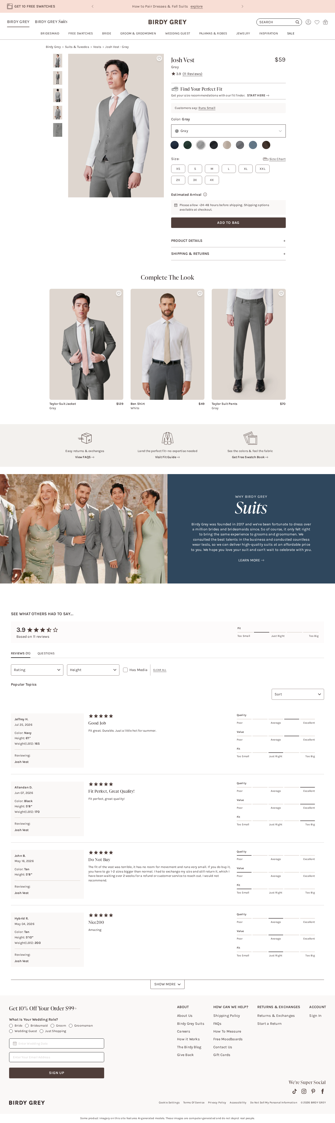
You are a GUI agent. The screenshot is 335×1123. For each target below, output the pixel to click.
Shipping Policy (226, 1015)
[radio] (174, 145)
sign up (56, 1073)
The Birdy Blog (189, 1047)
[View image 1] (57, 60)
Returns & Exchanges (276, 1015)
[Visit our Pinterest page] (313, 1091)
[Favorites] (317, 22)
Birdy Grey (18, 21)
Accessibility (238, 1102)
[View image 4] (57, 112)
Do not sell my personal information (273, 1102)
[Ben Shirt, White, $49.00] (167, 344)
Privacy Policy (217, 1102)
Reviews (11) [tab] (20, 653)
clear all (159, 669)
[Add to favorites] (159, 58)
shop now (206, 6)
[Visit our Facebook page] (322, 1091)
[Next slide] (242, 6)
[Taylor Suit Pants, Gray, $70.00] (249, 344)
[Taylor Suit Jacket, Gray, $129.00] (86, 344)
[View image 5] (57, 130)
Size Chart (277, 159)
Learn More (249, 560)
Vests (97, 47)
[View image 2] (57, 78)
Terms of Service (193, 1102)
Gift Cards (221, 1055)
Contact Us (222, 1047)
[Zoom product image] (116, 125)
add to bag (228, 222)
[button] (256, 95)
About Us (184, 1015)
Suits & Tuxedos (77, 47)
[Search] (279, 22)
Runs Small (206, 108)
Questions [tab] (46, 653)
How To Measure (227, 1031)
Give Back (185, 1055)
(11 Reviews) (193, 74)
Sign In (315, 1015)
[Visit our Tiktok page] (294, 1091)
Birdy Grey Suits (190, 1023)
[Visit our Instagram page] (304, 1091)
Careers (183, 1031)
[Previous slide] (92, 6)
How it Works (188, 1039)
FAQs (217, 1023)
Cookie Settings (169, 1102)
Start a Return (269, 1023)
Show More (165, 984)
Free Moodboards (228, 1039)
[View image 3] (57, 95)
